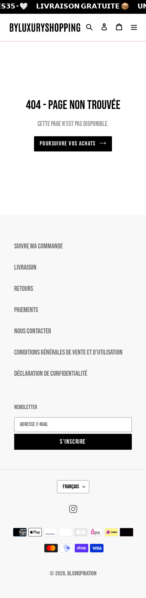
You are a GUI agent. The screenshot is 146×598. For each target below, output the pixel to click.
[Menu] (134, 27)
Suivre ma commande (38, 246)
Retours (23, 288)
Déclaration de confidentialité (50, 373)
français (71, 486)
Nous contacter (32, 331)
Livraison (25, 267)
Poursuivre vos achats (68, 143)
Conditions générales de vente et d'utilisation (68, 352)
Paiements (26, 310)
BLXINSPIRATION (81, 573)
